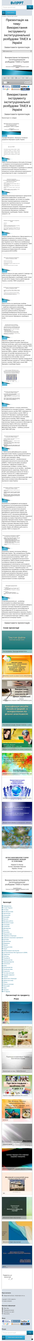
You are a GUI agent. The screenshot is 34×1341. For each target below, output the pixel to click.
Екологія (6, 930)
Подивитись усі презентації (7, 1276)
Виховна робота (8, 921)
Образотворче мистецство (11, 950)
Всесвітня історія (9, 922)
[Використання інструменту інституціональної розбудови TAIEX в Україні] (17, 886)
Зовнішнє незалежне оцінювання (13, 937)
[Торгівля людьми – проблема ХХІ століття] (17, 1086)
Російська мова (8, 969)
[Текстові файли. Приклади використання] (17, 642)
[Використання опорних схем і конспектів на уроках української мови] (17, 690)
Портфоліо (7, 958)
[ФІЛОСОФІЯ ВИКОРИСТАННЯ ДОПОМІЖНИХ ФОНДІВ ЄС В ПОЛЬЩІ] (17, 862)
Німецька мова (8, 947)
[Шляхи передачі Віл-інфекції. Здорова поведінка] (17, 1159)
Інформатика (7, 906)
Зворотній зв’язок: (14, 1295)
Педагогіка (7, 954)
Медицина (7, 943)
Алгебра (6, 909)
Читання (6, 989)
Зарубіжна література (10, 935)
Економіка (7, 932)
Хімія (5, 988)
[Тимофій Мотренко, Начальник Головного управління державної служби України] (11, 127)
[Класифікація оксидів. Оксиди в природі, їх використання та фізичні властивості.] (17, 715)
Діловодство (7, 928)
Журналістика (8, 934)
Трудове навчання (9, 975)
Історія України (8, 908)
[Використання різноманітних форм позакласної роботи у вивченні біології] (17, 739)
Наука (5, 948)
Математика (7, 941)
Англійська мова (8, 911)
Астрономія (7, 915)
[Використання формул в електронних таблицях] (17, 813)
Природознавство (9, 962)
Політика (6, 956)
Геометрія (7, 926)
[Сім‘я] (17, 1012)
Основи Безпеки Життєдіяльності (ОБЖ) (15, 952)
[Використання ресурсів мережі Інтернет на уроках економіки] (17, 788)
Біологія (6, 919)
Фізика (5, 982)
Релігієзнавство (8, 967)
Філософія (7, 986)
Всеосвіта (7, 1313)
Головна (4, 16)
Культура (6, 939)
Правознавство (8, 960)
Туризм (6, 976)
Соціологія (7, 971)
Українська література (10, 978)
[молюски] (17, 1110)
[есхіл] (17, 1257)
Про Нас (6, 1308)
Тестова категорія (9, 973)
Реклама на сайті (9, 1312)
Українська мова (8, 980)
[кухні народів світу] (17, 1037)
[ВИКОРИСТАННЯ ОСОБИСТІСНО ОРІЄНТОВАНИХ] (17, 666)
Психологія (7, 963)
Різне (5, 965)
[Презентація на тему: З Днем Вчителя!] (17, 1061)
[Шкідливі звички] (17, 1134)
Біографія (6, 917)
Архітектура (7, 913)
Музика (6, 945)
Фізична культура (9, 984)
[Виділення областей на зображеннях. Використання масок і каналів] (17, 837)
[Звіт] (17, 1183)
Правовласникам (9, 1310)
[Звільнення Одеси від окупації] (17, 1208)
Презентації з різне (12, 16)
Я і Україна (7, 991)
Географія (7, 924)
